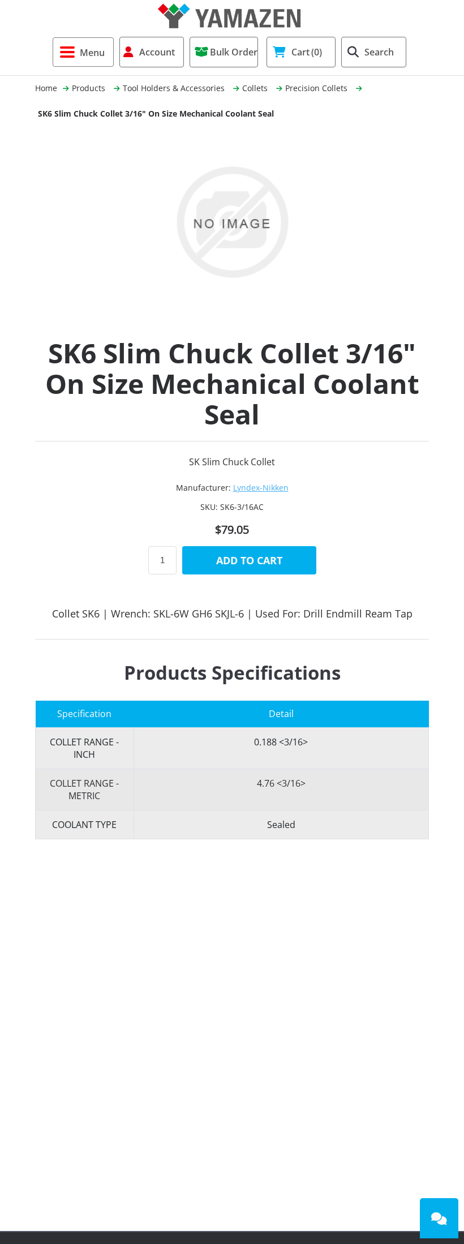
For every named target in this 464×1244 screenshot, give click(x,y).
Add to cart (249, 560)
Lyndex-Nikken (261, 487)
